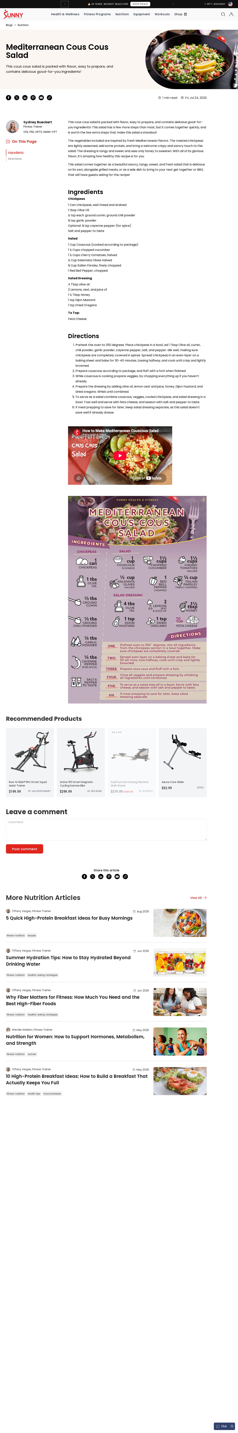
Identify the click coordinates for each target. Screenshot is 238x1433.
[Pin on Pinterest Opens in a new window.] (33, 97)
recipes (32, 935)
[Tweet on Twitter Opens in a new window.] (16, 97)
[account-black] (231, 14)
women (32, 1054)
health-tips (34, 1093)
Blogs (9, 25)
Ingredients (16, 152)
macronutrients (52, 1093)
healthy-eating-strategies (43, 975)
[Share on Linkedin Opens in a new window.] (25, 97)
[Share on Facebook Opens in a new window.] (8, 97)
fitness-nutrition (16, 935)
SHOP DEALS (140, 4)
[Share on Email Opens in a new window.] (41, 97)
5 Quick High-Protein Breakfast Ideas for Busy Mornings (69, 918)
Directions (15, 159)
